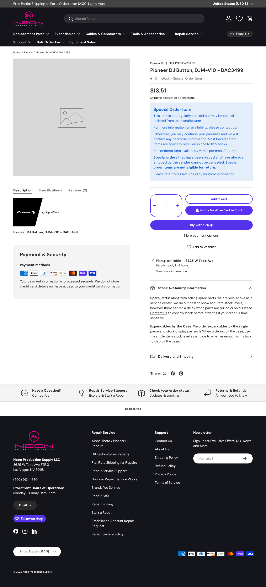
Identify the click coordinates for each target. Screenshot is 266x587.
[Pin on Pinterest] (181, 373)
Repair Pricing (102, 504)
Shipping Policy (166, 457)
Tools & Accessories (148, 34)
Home (16, 52)
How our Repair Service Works (114, 479)
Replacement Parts (28, 34)
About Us (162, 449)
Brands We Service (106, 487)
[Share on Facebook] (173, 373)
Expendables (65, 34)
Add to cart (219, 199)
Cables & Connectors (103, 34)
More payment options (201, 235)
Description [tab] (22, 190)
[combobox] (134, 18)
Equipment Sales (82, 42)
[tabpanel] (71, 216)
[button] (250, 18)
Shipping (156, 98)
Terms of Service (167, 482)
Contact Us (158, 313)
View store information (171, 271)
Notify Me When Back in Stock (221, 210)
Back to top (133, 409)
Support (20, 42)
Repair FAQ (100, 496)
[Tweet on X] (164, 373)
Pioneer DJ (157, 63)
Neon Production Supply (37, 571)
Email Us (25, 505)
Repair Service (187, 34)
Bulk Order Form (50, 42)
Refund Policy (165, 466)
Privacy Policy (165, 474)
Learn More (96, 3)
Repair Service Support (109, 471)
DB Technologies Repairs (110, 454)
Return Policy (192, 174)
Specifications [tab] (50, 190)
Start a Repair (102, 512)
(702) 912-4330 (25, 479)
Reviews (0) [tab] (77, 190)
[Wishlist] (239, 18)
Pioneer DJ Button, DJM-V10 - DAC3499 (47, 52)
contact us (228, 127)
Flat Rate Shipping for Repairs (114, 462)
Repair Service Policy (108, 534)
